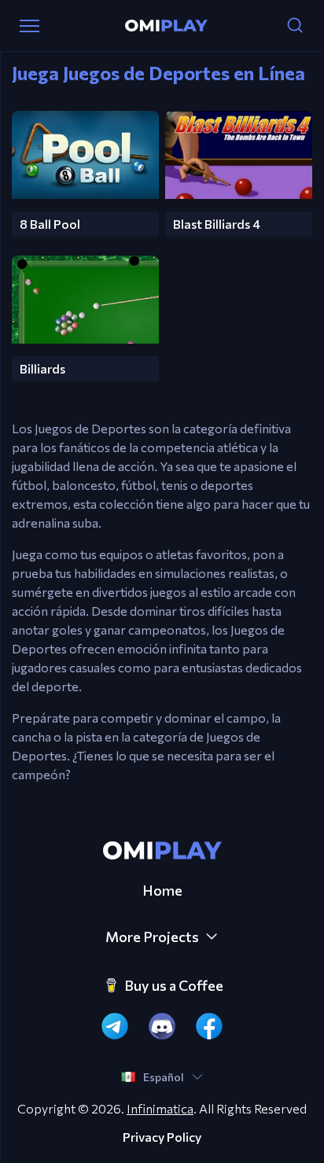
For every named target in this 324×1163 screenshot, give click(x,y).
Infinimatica (160, 1108)
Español (163, 1077)
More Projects (152, 936)
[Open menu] (29, 26)
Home (162, 890)
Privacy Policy (162, 1137)
